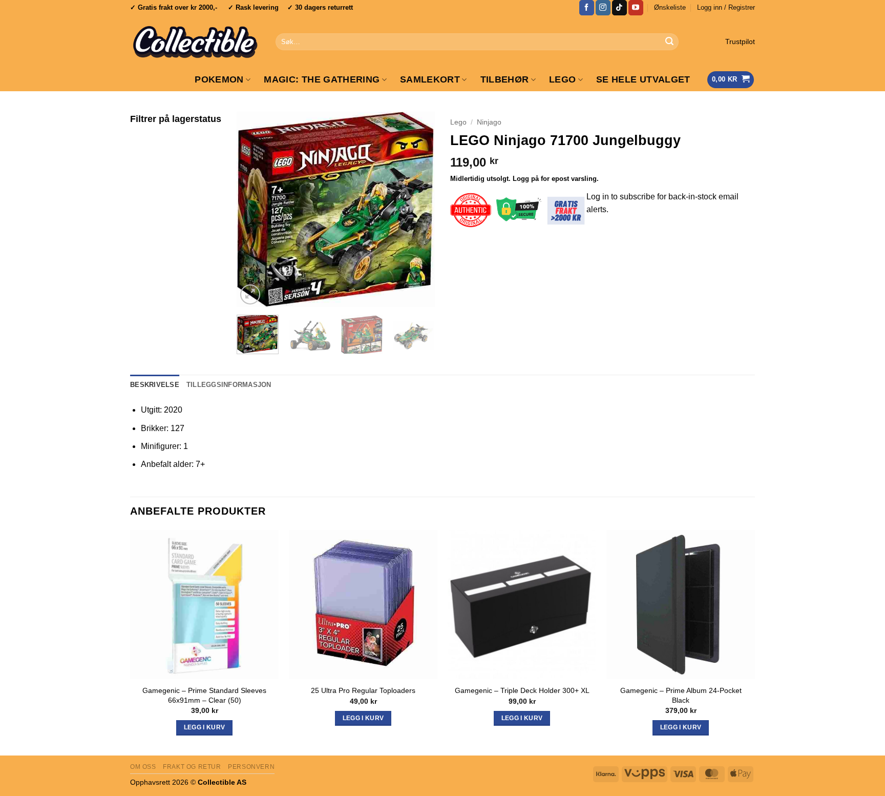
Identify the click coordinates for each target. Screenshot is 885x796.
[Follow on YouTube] (635, 7)
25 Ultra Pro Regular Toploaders (363, 690)
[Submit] (669, 42)
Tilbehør (504, 79)
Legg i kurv (522, 718)
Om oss (143, 766)
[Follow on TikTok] (619, 7)
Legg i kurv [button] (204, 727)
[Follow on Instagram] (603, 7)
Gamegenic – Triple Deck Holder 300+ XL (522, 690)
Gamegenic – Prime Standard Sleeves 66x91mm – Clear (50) (204, 695)
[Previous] (253, 209)
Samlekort (430, 79)
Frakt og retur (192, 766)
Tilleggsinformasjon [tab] (228, 385)
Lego (458, 122)
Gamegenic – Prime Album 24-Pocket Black (681, 695)
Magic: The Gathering (322, 79)
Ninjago (489, 122)
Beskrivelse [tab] (154, 385)
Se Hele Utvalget (643, 79)
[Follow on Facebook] (586, 7)
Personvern (251, 766)
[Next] (418, 209)
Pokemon (219, 79)
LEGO (562, 79)
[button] (726, 7)
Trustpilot (740, 42)
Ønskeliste (670, 7)
